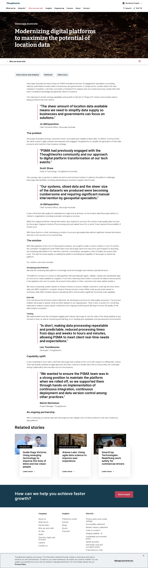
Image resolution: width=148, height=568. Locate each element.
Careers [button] (70, 8)
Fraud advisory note (94, 550)
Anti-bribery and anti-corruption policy (94, 546)
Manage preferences (123, 561)
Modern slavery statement (97, 527)
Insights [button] (49, 8)
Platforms (48, 75)
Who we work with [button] (36, 8)
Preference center (69, 519)
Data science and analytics (27, 75)
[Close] (143, 555)
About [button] (78, 8)
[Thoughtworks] (13, 2)
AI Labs (41, 531)
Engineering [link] (59, 8)
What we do (43, 522)
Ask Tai (139, 8)
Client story (62, 75)
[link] (124, 494)
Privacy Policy (20, 564)
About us (42, 519)
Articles (65, 522)
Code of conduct (93, 530)
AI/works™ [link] (22, 8)
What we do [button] (11, 8)
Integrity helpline (92, 533)
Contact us (43, 546)
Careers (41, 543)
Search (128, 8)
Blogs (64, 525)
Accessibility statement (95, 524)
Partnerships (43, 525)
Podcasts (66, 531)
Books (65, 528)
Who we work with (46, 528)
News (40, 534)
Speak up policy (92, 542)
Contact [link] (86, 8)
